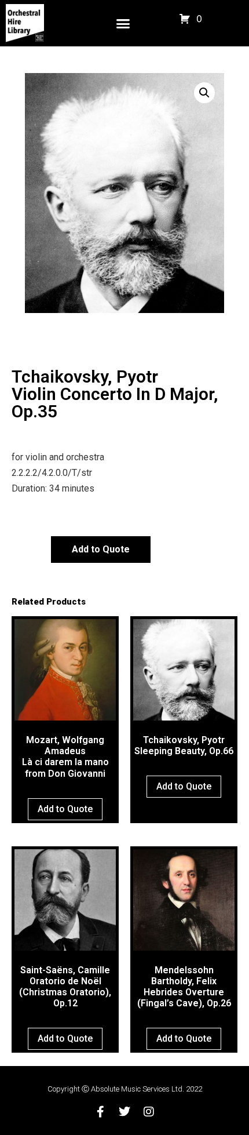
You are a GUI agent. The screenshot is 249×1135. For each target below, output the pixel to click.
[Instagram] (149, 1112)
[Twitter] (124, 1112)
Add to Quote (101, 549)
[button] (123, 23)
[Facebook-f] (100, 1112)
